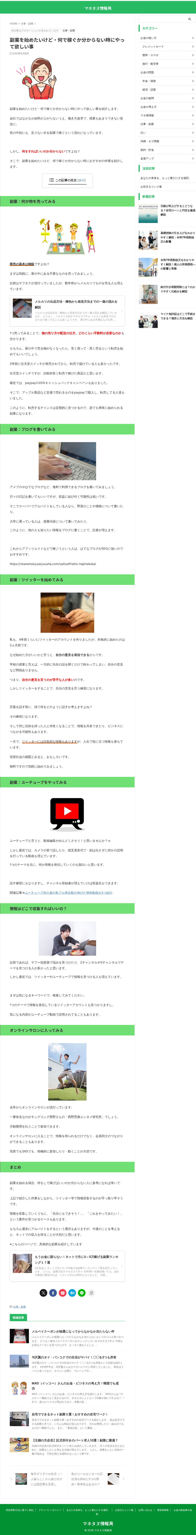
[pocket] (62, 1293)
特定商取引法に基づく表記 (19, 1510)
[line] (82, 1293)
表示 (81, 180)
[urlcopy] (91, 1293)
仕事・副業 (19, 1306)
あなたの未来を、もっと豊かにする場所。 (165, 178)
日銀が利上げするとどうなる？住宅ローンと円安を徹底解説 (178, 210)
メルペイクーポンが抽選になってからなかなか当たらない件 (73, 1331)
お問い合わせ (145, 1510)
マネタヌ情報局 (98, 8)
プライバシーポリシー (49, 1510)
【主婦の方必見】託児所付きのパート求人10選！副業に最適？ (75, 1440)
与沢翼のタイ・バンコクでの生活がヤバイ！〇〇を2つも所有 (74, 1357)
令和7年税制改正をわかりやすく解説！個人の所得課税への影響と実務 (178, 264)
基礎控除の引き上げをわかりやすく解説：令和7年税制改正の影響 (178, 237)
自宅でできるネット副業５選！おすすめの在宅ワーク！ (70, 1414)
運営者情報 (163, 1510)
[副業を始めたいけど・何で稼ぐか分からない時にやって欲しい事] (72, 1293)
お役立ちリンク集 (151, 186)
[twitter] (43, 1293)
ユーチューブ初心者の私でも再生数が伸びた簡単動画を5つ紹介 (69, 893)
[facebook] (53, 1293)
